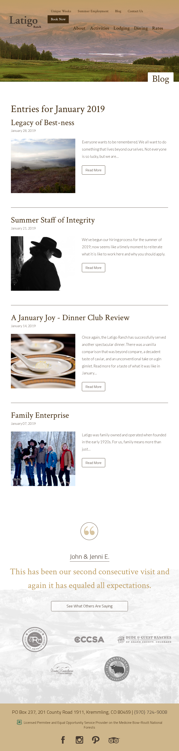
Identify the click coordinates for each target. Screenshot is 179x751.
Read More (94, 170)
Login (5, 745)
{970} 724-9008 (150, 712)
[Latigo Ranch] (25, 22)
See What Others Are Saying (89, 606)
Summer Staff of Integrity (53, 220)
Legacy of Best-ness (42, 122)
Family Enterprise (40, 415)
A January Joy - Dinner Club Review (70, 317)
